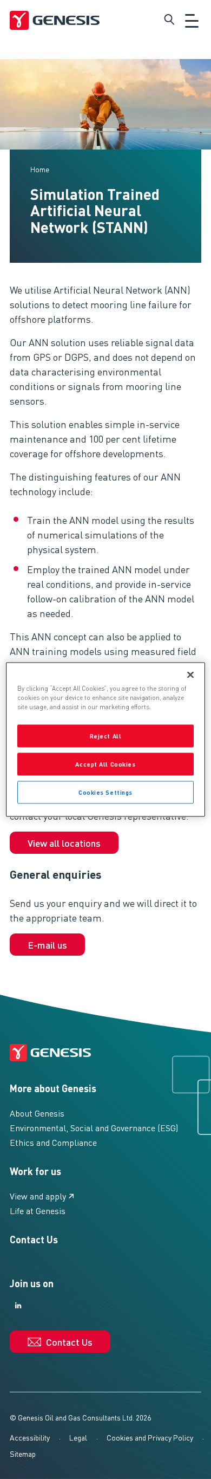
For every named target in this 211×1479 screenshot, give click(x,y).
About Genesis (37, 1113)
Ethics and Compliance (53, 1142)
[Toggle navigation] (191, 20)
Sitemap (23, 1453)
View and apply (38, 1196)
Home (39, 169)
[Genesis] (55, 19)
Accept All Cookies (105, 764)
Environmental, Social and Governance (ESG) (94, 1127)
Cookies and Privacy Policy (150, 1437)
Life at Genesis (37, 1210)
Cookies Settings (105, 792)
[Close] (190, 675)
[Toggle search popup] (169, 19)
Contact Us (34, 1239)
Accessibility (30, 1437)
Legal (78, 1437)
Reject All (106, 736)
